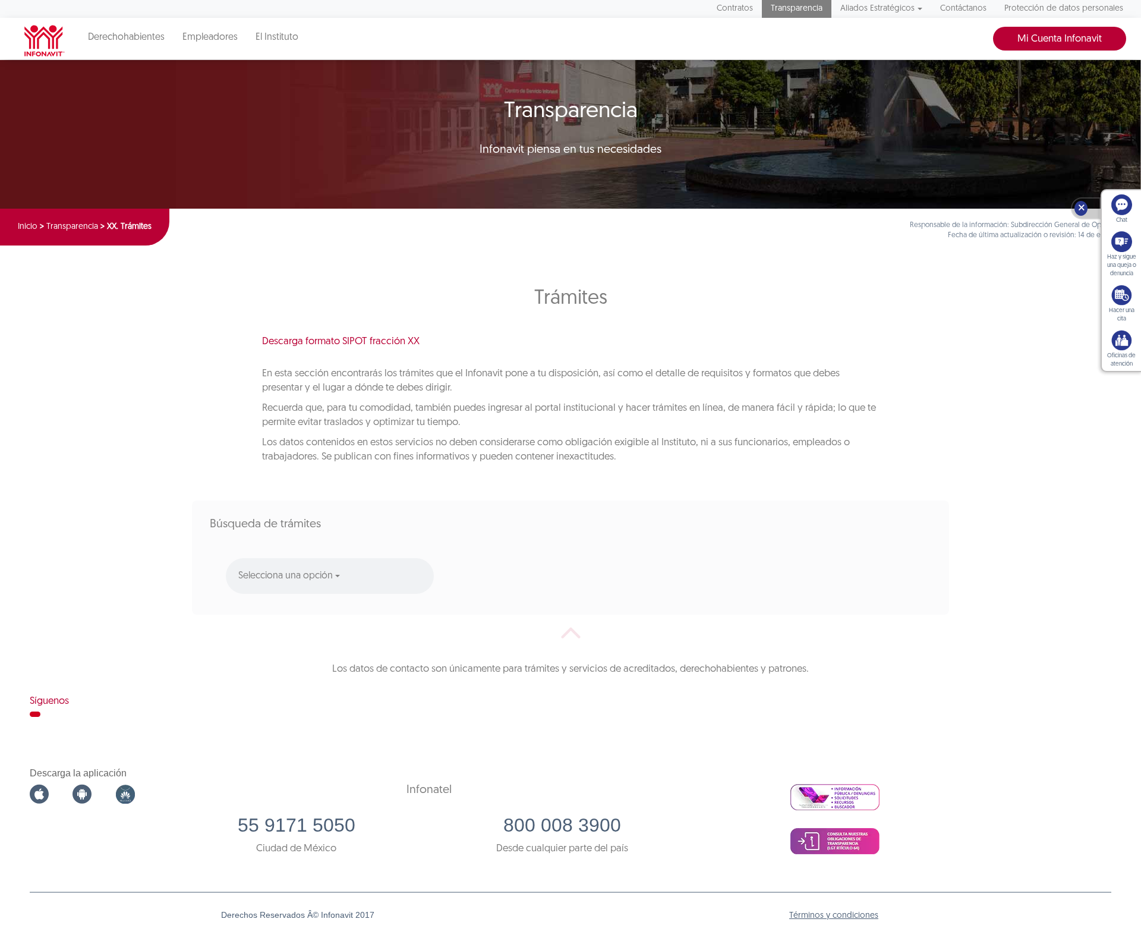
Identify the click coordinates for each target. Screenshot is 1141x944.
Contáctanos (963, 8)
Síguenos (49, 701)
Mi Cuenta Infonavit (1059, 39)
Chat (1121, 220)
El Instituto (277, 37)
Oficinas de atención (1121, 360)
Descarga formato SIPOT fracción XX (341, 341)
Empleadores (210, 37)
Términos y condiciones (833, 915)
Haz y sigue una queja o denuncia (1121, 265)
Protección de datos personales (1063, 8)
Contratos (735, 8)
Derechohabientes (126, 37)
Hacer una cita (1121, 315)
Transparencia (796, 8)
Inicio (27, 226)
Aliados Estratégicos (877, 8)
